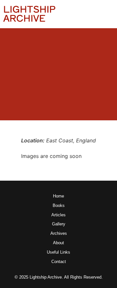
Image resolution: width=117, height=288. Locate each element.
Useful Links (58, 252)
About (58, 243)
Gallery (58, 224)
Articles (58, 215)
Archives (58, 234)
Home (58, 196)
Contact (58, 262)
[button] (108, 14)
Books (59, 206)
